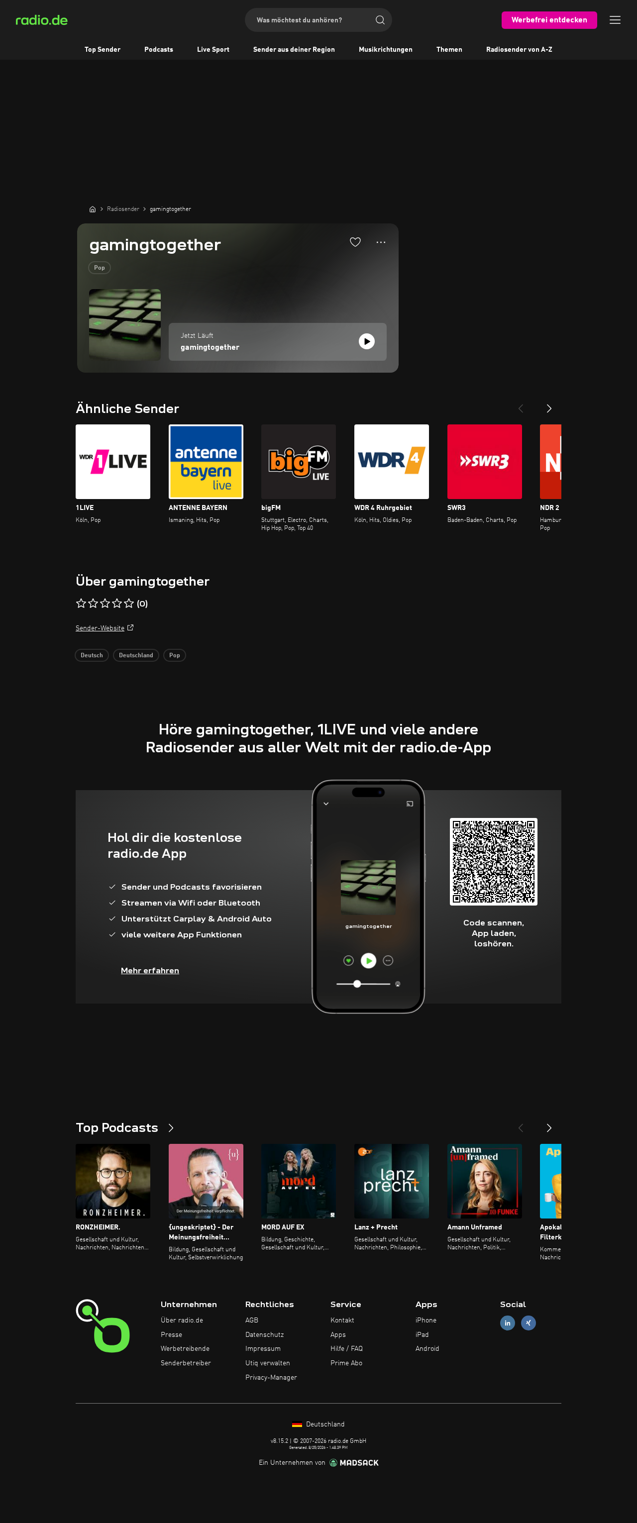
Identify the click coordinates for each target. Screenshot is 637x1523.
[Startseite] (93, 209)
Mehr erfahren (150, 970)
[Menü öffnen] (615, 20)
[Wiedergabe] (367, 341)
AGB (251, 1320)
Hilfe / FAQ (346, 1348)
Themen (449, 49)
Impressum (263, 1348)
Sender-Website (100, 628)
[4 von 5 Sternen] (117, 603)
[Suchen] (380, 20)
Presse (171, 1334)
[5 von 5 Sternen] (129, 603)
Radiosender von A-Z (519, 49)
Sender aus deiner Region (294, 49)
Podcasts (158, 49)
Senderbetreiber (186, 1363)
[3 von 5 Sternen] (105, 603)
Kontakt (342, 1320)
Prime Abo (346, 1363)
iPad (422, 1334)
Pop (99, 268)
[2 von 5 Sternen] (93, 603)
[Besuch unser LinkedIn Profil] (508, 1323)
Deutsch (92, 656)
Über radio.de (182, 1320)
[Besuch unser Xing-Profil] (528, 1323)
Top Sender (102, 49)
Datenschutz (264, 1334)
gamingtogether (210, 348)
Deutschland (136, 656)
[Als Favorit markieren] (355, 242)
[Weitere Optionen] (381, 242)
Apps (338, 1334)
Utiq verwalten (267, 1363)
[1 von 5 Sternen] (81, 603)
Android (427, 1348)
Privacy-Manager (271, 1377)
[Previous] (520, 404)
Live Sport (213, 49)
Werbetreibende (185, 1348)
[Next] (549, 404)
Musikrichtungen (386, 49)
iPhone (426, 1320)
